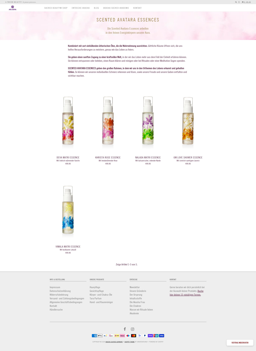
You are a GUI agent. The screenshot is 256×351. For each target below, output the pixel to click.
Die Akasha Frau (137, 302)
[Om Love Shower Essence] (188, 115)
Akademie (134, 313)
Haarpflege (95, 287)
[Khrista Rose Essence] (108, 115)
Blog (96, 8)
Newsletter (135, 287)
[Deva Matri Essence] (68, 115)
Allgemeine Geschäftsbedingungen (66, 302)
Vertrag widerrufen (240, 343)
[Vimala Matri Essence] (68, 204)
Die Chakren (135, 305)
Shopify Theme (130, 342)
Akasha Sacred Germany (114, 342)
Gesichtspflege (97, 290)
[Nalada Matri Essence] (148, 115)
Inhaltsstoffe (136, 298)
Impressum (55, 287)
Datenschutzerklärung (60, 290)
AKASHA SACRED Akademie (116, 8)
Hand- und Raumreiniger (101, 302)
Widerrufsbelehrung (59, 294)
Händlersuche (56, 309)
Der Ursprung (136, 294)
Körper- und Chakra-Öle (101, 294)
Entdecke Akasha (81, 8)
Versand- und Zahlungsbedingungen (67, 298)
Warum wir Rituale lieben (141, 309)
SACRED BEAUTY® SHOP (56, 8)
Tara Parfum (95, 298)
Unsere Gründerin (138, 290)
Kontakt (137, 8)
